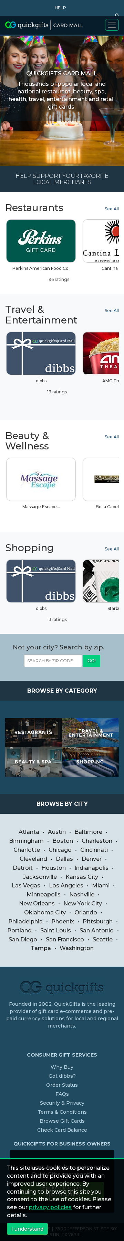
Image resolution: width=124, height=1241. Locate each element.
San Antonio (97, 930)
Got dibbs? (62, 1076)
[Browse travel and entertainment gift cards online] (90, 732)
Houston (53, 868)
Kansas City (81, 877)
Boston (62, 841)
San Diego (23, 939)
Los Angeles (66, 885)
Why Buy (62, 1067)
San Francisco (65, 939)
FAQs (62, 1094)
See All (112, 208)
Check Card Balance (62, 1130)
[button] (59, 8)
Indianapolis (91, 868)
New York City (82, 903)
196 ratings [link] (57, 279)
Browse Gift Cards (62, 1121)
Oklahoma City (45, 912)
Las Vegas (26, 885)
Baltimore (88, 832)
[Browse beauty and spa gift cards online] (33, 762)
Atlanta (29, 832)
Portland (19, 930)
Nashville (81, 894)
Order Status (62, 1085)
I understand (27, 1229)
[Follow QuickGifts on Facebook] (63, 1040)
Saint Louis (55, 930)
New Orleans (37, 903)
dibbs (51, 386)
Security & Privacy (62, 1103)
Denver (92, 859)
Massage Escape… (41, 506)
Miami (101, 885)
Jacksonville (40, 877)
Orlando (85, 912)
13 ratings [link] (56, 391)
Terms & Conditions (62, 1112)
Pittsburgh (98, 921)
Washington (77, 948)
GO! (91, 660)
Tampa (41, 948)
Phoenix (62, 921)
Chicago (60, 850)
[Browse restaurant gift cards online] (33, 732)
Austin (57, 832)
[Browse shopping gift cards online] (90, 762)
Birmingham (26, 841)
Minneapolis (44, 894)
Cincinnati (94, 850)
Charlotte (26, 850)
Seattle (103, 939)
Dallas (64, 859)
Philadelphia (25, 921)
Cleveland (33, 859)
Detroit (23, 868)
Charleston (97, 841)
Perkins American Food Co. (41, 274)
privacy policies (50, 1207)
